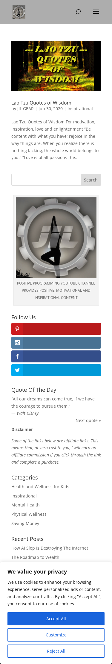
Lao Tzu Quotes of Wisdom (41, 102)
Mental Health (25, 505)
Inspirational (80, 108)
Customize (56, 635)
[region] (56, 613)
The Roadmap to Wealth (35, 557)
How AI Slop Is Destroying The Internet (49, 548)
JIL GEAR (25, 108)
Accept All (56, 618)
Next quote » (88, 420)
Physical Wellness (29, 514)
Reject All (56, 651)
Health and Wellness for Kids (40, 486)
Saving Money (25, 523)
